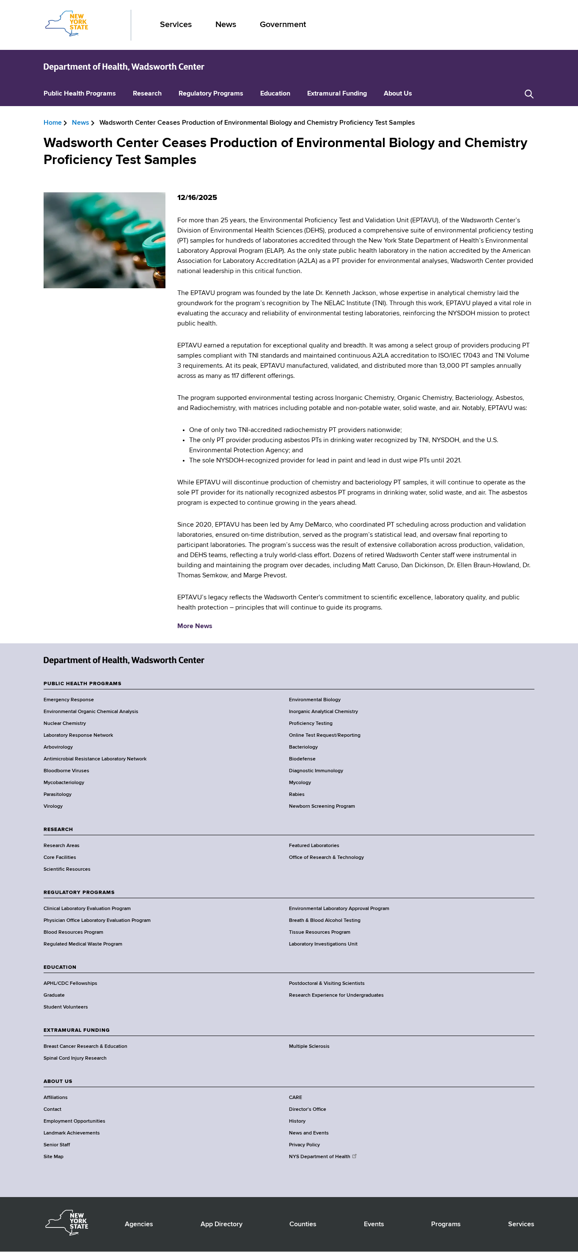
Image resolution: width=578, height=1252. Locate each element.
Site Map (53, 1156)
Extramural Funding (337, 93)
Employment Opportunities (74, 1121)
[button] (529, 94)
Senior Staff (57, 1145)
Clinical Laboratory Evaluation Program (87, 908)
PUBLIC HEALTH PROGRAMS (82, 683)
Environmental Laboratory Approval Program (339, 908)
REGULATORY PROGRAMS (79, 892)
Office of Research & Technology (326, 857)
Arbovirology (58, 747)
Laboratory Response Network (78, 735)
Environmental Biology (315, 700)
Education (275, 93)
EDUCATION (60, 967)
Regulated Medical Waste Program (83, 944)
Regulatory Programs (211, 93)
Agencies (139, 1224)
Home (53, 123)
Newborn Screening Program (322, 806)
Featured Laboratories (314, 845)
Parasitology (58, 794)
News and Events (309, 1133)
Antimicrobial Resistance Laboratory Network (95, 759)
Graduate (54, 995)
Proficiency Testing (311, 723)
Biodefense (302, 759)
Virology (53, 806)
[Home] (124, 67)
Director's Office (307, 1109)
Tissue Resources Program (319, 932)
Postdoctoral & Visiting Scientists (327, 983)
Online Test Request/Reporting (325, 735)
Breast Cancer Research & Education (85, 1046)
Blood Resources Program (73, 932)
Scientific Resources (67, 869)
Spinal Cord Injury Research (75, 1058)
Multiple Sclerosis (309, 1046)
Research (147, 93)
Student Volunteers (66, 1007)
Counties (303, 1224)
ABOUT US (58, 1081)
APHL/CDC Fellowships (70, 983)
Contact (52, 1109)
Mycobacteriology (64, 782)
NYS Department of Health (319, 1156)
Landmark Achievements (72, 1133)
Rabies (297, 794)
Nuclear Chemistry (65, 723)
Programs (446, 1224)
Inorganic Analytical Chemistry (323, 711)
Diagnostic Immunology (316, 771)
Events (374, 1224)
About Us (398, 93)
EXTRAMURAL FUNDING (77, 1030)
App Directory (221, 1224)
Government (283, 24)
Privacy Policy (304, 1145)
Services (176, 24)
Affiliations (56, 1097)
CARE (295, 1097)
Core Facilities (60, 857)
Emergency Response (69, 700)
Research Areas (62, 845)
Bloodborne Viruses (66, 771)
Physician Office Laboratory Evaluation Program (97, 920)
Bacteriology (303, 747)
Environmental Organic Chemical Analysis (91, 711)
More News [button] (194, 626)
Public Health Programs (80, 93)
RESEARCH (58, 829)
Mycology (300, 782)
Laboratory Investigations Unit (323, 944)
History (297, 1121)
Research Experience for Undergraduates (336, 995)
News (225, 24)
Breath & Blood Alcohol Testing (325, 920)
